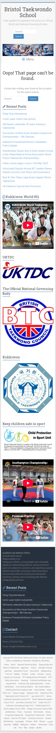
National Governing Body (27, 665)
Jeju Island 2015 (37, 696)
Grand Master (39, 690)
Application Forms (21, 671)
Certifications (10, 712)
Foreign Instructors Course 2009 (39, 709)
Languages (19, 721)
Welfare (17, 674)
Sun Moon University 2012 (26, 702)
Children (25, 674)
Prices (19, 712)
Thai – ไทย (22, 728)
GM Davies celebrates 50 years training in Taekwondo (27, 605)
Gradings (24, 680)
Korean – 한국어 (35, 728)
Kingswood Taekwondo (14, 715)
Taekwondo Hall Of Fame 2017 (17, 696)
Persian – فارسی (46, 721)
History (33, 668)
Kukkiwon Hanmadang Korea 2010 (19, 706)
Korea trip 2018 (46, 693)
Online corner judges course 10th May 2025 (25, 163)
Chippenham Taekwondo (34, 715)
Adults (32, 674)
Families (40, 674)
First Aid (8, 674)
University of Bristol (35, 718)
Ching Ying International (15, 113)
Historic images (19, 693)
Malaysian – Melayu (28, 725)
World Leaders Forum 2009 (14, 709)
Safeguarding (46, 671)
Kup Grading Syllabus (24, 687)
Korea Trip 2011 (45, 702)
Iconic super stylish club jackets (19, 119)
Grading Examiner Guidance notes (19, 690)
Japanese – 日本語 (11, 725)
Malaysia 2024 (32, 693)
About (13, 665)
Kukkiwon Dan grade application (30, 684)
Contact (48, 718)
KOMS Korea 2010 (42, 706)
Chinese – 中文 (31, 721)
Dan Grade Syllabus (42, 687)
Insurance (28, 712)
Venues (48, 712)
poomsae (8, 671)
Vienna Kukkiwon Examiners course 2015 (28, 697)
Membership (8, 721)
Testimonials (38, 712)
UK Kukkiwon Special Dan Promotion (22, 186)
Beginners (25, 668)
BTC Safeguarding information (34, 677)
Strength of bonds (45, 668)
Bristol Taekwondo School (28, 12)
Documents (34, 671)
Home (6, 665)
